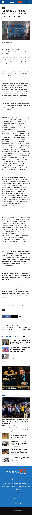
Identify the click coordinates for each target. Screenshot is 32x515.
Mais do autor (21, 336)
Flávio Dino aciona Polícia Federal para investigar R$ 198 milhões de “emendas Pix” (20, 342)
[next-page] (5, 362)
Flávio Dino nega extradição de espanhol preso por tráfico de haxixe (19, 356)
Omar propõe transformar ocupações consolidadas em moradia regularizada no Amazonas (15, 421)
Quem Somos (12, 508)
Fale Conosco (9, 510)
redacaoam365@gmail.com (18, 493)
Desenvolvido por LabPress (19, 510)
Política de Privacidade (21, 508)
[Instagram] (16, 503)
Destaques (8, 310)
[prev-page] (2, 362)
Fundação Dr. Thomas (16, 310)
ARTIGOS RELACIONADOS (9, 336)
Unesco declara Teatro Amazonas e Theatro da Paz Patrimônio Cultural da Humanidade (20, 349)
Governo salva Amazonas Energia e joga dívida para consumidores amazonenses (23, 328)
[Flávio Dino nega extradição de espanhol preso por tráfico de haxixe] (5, 356)
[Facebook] (11, 503)
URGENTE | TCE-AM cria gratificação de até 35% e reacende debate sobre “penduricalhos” (20, 443)
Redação (5, 18)
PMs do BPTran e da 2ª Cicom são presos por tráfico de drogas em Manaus (7, 328)
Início (3, 5)
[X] (20, 503)
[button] (2, 2)
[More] (20, 316)
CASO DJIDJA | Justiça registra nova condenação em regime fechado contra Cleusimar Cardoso (20, 435)
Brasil (6, 5)
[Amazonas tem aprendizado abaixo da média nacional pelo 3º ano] (5, 459)
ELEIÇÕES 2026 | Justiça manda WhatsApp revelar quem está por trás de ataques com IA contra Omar (20, 451)
